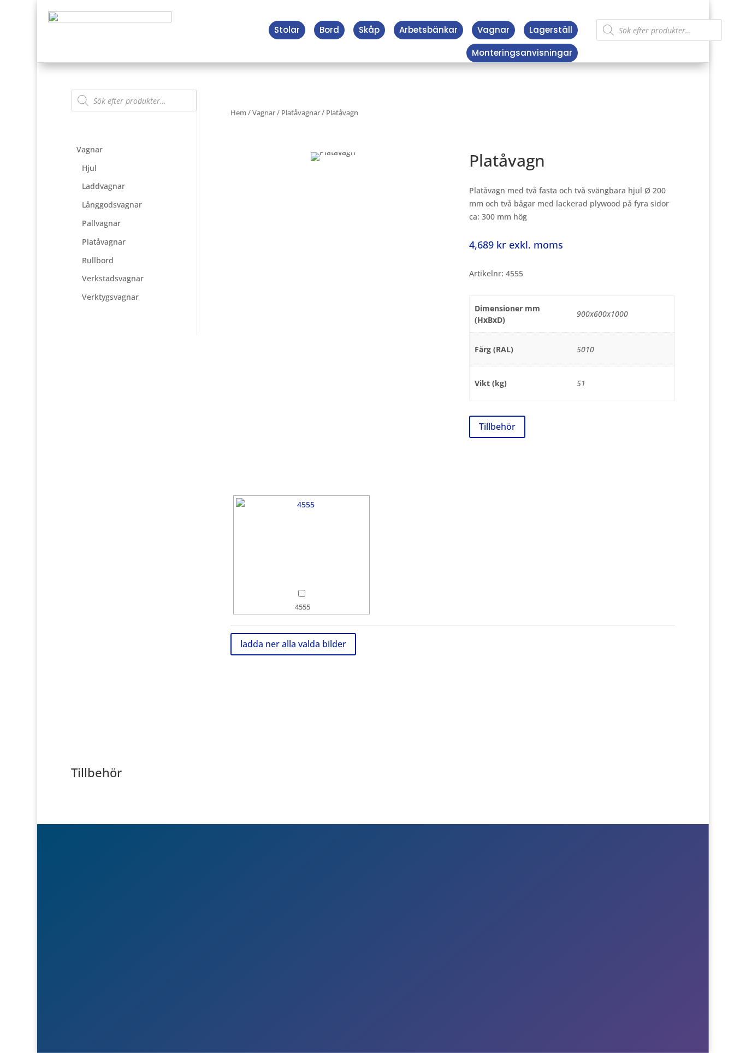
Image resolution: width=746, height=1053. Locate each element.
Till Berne (541, 950)
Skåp (369, 30)
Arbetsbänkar (428, 30)
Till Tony (538, 966)
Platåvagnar (104, 241)
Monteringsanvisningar (522, 52)
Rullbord (98, 260)
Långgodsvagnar (112, 204)
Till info (537, 919)
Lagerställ (550, 30)
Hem (238, 112)
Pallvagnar (101, 223)
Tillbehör (497, 427)
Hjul (89, 168)
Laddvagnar (103, 186)
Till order (540, 934)
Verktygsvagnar (110, 297)
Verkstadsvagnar (113, 278)
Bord (329, 30)
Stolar (287, 30)
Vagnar (493, 30)
